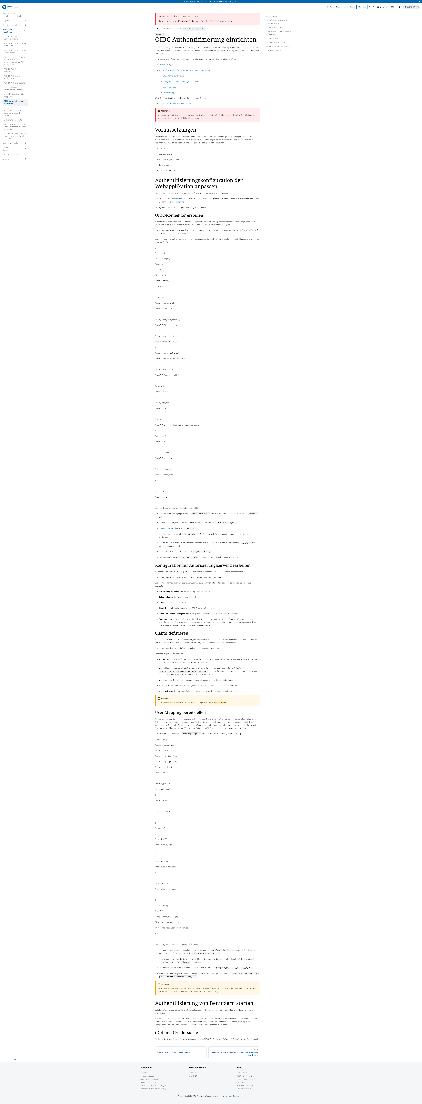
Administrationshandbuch (149, 1079)
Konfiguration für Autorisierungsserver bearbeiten (183, 81)
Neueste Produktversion (245, 1079)
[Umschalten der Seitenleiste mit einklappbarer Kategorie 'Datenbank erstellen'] (25, 143)
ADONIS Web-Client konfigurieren (12, 77)
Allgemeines (7, 20)
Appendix (6, 159)
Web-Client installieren (7, 30)
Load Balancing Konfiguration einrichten (14, 88)
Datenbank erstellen (11, 143)
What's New (362, 7)
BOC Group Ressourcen (245, 1085)
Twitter (191, 1073)
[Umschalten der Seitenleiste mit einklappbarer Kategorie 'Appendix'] (25, 159)
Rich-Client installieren (12, 25)
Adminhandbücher (349, 7)
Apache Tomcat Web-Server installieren (15, 44)
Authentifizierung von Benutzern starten (175, 103)
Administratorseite (178, 198)
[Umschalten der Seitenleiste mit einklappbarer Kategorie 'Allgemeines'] (25, 21)
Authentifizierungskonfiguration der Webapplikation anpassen (184, 70)
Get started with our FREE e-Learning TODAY (221, 1)
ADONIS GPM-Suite (243, 1076)
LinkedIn (192, 1076)
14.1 (392, 7)
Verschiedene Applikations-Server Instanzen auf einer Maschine (15, 126)
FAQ (370, 7)
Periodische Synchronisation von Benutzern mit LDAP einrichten (12, 112)
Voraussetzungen (166, 64)
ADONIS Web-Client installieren (12, 70)
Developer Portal (243, 1089)
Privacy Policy (238, 1096)
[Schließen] (419, 1)
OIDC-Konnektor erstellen (173, 76)
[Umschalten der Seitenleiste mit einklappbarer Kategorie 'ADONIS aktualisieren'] (25, 154)
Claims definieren (170, 87)
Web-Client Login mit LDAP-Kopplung (15, 95)
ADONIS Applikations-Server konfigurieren (12, 37)
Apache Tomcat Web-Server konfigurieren (15, 51)
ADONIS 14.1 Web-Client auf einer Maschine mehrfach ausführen (15, 136)
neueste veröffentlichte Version (181, 21)
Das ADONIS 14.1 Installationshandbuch (12, 14)
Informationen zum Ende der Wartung (153, 1089)
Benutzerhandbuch (333, 7)
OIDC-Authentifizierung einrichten (14, 102)
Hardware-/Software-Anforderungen (153, 1085)
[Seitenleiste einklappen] (14, 1060)
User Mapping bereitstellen (174, 92)
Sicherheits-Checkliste (13, 120)
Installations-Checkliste (8, 148)
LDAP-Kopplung (165, 528)
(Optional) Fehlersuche (275, 51)
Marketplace (241, 1082)
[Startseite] (157, 29)
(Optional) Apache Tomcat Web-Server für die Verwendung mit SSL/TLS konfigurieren (14, 61)
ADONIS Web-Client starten (15, 82)
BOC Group (241, 1073)
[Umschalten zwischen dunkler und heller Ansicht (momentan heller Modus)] (399, 7)
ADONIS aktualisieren (11, 154)
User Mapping (212, 991)
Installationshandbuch (148, 1082)
